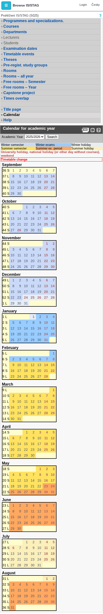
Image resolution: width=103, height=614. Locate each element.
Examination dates (20, 48)
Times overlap (16, 98)
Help (7, 120)
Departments (15, 32)
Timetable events (18, 54)
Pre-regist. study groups (25, 65)
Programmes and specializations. (33, 21)
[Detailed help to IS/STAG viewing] (98, 130)
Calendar (11, 115)
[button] (6, 5)
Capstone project (19, 93)
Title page (12, 109)
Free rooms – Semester (24, 82)
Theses (10, 60)
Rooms (10, 71)
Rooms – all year (18, 76)
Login (83, 4)
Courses (11, 26)
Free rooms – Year (19, 87)
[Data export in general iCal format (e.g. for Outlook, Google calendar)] (85, 130)
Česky (96, 4)
